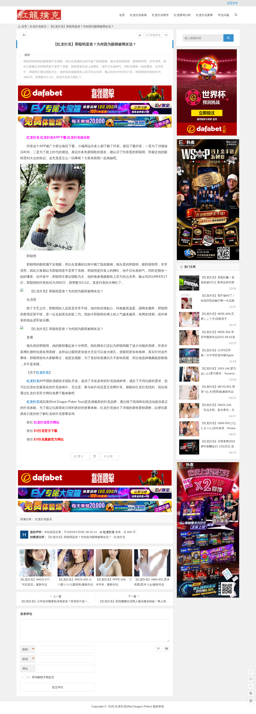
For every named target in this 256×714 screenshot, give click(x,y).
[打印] (140, 35)
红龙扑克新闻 (138, 15)
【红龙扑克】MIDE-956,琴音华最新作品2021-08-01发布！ (218, 337)
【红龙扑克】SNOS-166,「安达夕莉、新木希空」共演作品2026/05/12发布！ (217, 409)
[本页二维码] (251, 701)
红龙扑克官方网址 (46, 422)
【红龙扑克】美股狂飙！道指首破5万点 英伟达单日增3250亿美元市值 (217, 282)
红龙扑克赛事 (204, 15)
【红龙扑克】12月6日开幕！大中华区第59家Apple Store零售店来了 (217, 355)
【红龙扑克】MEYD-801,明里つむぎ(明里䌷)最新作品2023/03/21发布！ (218, 391)
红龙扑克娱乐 (38, 26)
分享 (110, 456)
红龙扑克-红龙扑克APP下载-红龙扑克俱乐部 (58, 137)
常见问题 (223, 15)
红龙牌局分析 (182, 15)
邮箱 (28, 659)
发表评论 (155, 35)
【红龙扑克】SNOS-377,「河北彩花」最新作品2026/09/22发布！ (34, 584)
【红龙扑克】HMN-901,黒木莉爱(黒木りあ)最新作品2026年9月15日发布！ (152, 584)
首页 (122, 15)
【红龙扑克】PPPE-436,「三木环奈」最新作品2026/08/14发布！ (114, 584)
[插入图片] (166, 649)
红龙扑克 (33, 401)
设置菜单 (232, 3)
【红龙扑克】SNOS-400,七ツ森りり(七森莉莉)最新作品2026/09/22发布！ (75, 584)
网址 (25, 668)
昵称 (28, 649)
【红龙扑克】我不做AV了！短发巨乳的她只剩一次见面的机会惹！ (218, 300)
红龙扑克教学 (160, 15)
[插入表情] (158, 649)
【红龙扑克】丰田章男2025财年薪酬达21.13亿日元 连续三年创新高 (218, 446)
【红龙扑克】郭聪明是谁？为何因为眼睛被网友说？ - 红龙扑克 (86, 537)
